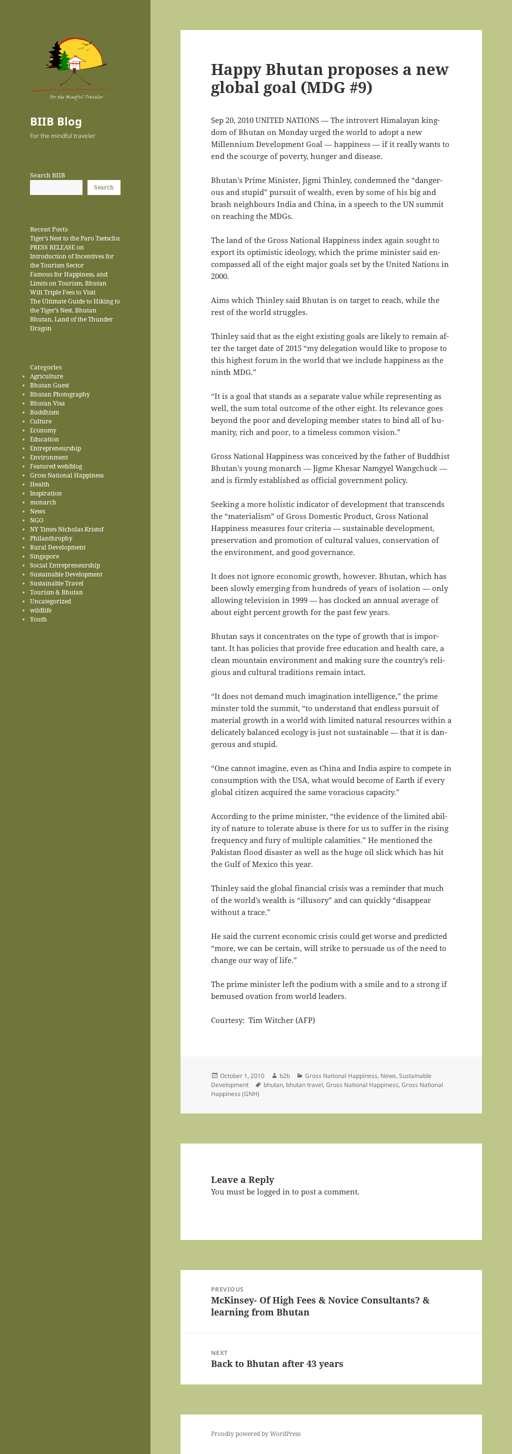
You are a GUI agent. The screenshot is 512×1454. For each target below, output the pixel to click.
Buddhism (44, 412)
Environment (49, 457)
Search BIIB (47, 175)
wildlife (41, 610)
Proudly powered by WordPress (255, 1434)
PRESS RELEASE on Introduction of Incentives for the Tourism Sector (72, 256)
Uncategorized (50, 601)
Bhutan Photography (60, 394)
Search (104, 187)
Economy (43, 430)
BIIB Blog (56, 121)
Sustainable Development (66, 574)
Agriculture (46, 376)
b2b (285, 1076)
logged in (273, 1191)
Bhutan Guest (49, 385)
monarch (43, 502)
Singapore (44, 556)
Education (44, 439)
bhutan (273, 1084)
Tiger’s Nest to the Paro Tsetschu (75, 238)
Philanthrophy (51, 538)
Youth (38, 619)
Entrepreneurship (55, 448)
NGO (37, 520)
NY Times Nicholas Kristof (67, 529)
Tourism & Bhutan (56, 592)
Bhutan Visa (47, 403)
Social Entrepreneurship (65, 565)
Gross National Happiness (67, 475)
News (37, 511)
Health (40, 484)
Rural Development (58, 547)
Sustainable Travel (57, 583)
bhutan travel (304, 1084)
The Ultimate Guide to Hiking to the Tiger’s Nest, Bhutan (75, 305)
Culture (41, 421)
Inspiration (46, 493)
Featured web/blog (56, 466)
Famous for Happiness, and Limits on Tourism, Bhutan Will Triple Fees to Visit (69, 283)
